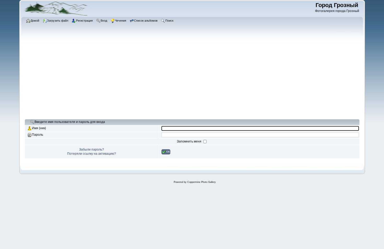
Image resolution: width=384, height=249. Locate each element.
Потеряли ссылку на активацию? (91, 153)
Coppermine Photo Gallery (201, 182)
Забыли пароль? (91, 149)
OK (168, 151)
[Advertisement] (181, 79)
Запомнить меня (189, 141)
